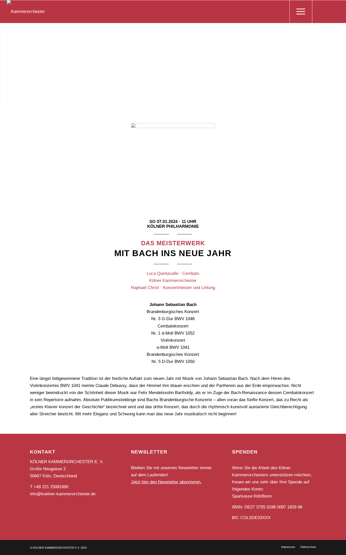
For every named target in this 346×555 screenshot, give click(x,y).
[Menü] (301, 11)
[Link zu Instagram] (328, 11)
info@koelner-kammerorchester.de (62, 493)
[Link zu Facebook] (320, 11)
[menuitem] (288, 547)
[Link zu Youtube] (335, 11)
